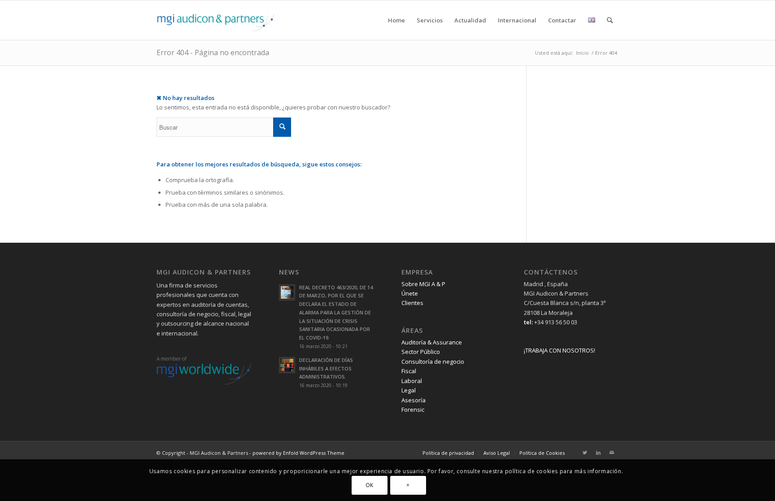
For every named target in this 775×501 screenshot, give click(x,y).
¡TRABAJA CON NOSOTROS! (559, 350)
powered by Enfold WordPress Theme (298, 452)
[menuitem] (396, 20)
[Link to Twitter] (585, 452)
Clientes (412, 303)
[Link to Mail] (611, 452)
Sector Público (420, 352)
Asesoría (413, 400)
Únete (409, 293)
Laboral (411, 381)
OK (370, 485)
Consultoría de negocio (432, 361)
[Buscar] (609, 20)
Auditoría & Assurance (431, 342)
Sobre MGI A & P (423, 284)
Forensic (412, 409)
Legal (408, 390)
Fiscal (408, 371)
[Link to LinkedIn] (598, 452)
